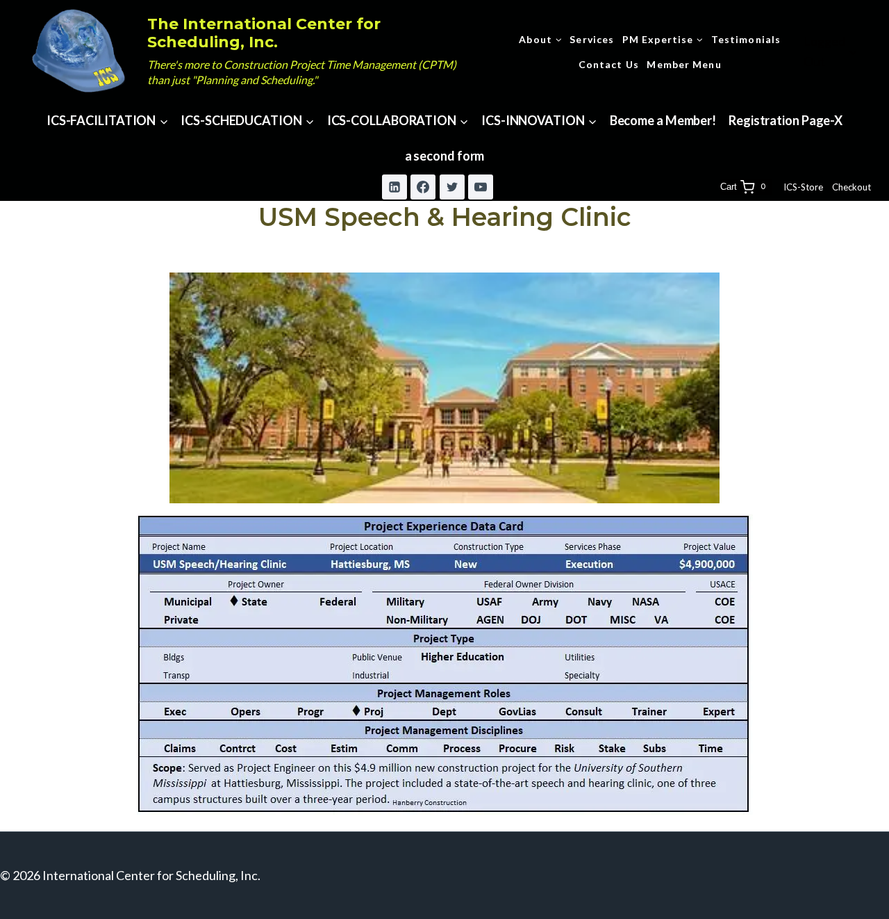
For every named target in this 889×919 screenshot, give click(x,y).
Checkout (851, 187)
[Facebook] (422, 187)
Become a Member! (663, 120)
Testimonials (746, 39)
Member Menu (684, 64)
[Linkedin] (394, 187)
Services (592, 39)
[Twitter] (452, 187)
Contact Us (609, 64)
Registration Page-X (785, 120)
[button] (852, 52)
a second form (445, 155)
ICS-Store (803, 187)
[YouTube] (480, 187)
